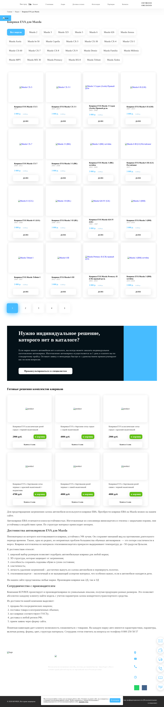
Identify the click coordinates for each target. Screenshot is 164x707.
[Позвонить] (160, 668)
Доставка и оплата (78, 4)
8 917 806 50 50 (147, 3)
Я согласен (115, 700)
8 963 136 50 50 (147, 5)
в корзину (40, 436)
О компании (49, 4)
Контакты (125, 4)
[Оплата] (160, 650)
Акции (63, 4)
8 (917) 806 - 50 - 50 (146, 665)
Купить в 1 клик (29, 444)
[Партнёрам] (160, 686)
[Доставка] (160, 659)
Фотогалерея (96, 4)
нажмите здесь (83, 702)
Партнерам (111, 4)
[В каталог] (160, 677)
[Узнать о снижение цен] (160, 640)
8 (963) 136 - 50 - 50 (146, 668)
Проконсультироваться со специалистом (45, 371)
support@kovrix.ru (146, 659)
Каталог (35, 4)
